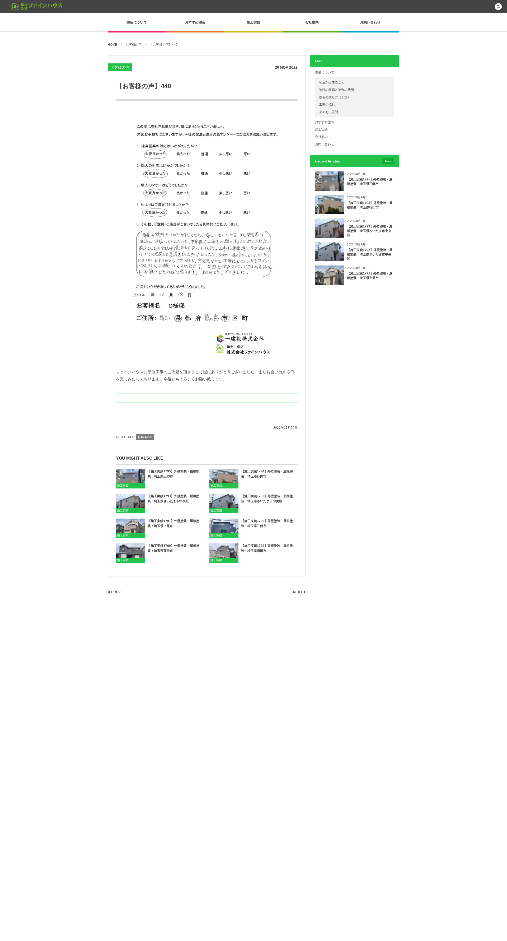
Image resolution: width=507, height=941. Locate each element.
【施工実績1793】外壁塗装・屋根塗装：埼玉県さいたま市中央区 (173, 498)
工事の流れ (327, 104)
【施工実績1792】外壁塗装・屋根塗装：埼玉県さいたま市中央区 (267, 498)
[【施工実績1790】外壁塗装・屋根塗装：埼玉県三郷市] (223, 528)
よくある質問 (328, 112)
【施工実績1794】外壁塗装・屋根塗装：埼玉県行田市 (267, 473)
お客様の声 (120, 67)
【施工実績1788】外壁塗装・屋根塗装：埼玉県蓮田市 (267, 548)
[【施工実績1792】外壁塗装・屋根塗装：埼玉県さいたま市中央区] (223, 503)
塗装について (136, 22)
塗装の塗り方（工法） (335, 97)
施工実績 (253, 22)
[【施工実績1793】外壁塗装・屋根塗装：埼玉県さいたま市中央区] (130, 503)
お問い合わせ (370, 22)
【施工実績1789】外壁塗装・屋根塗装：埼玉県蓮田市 (173, 548)
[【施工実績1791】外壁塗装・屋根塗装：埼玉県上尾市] (130, 528)
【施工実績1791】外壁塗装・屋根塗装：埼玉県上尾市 (173, 523)
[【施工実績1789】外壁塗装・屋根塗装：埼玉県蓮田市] (130, 553)
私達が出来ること (331, 82)
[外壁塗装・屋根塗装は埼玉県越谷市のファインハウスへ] (37, 7)
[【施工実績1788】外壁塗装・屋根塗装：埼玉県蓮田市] (223, 553)
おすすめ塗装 (195, 22)
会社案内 (312, 22)
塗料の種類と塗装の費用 (336, 90)
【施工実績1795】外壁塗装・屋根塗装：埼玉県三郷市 (173, 473)
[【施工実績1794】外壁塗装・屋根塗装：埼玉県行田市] (223, 478)
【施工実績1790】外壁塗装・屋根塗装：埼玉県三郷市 (267, 523)
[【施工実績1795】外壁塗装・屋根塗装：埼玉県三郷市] (130, 478)
